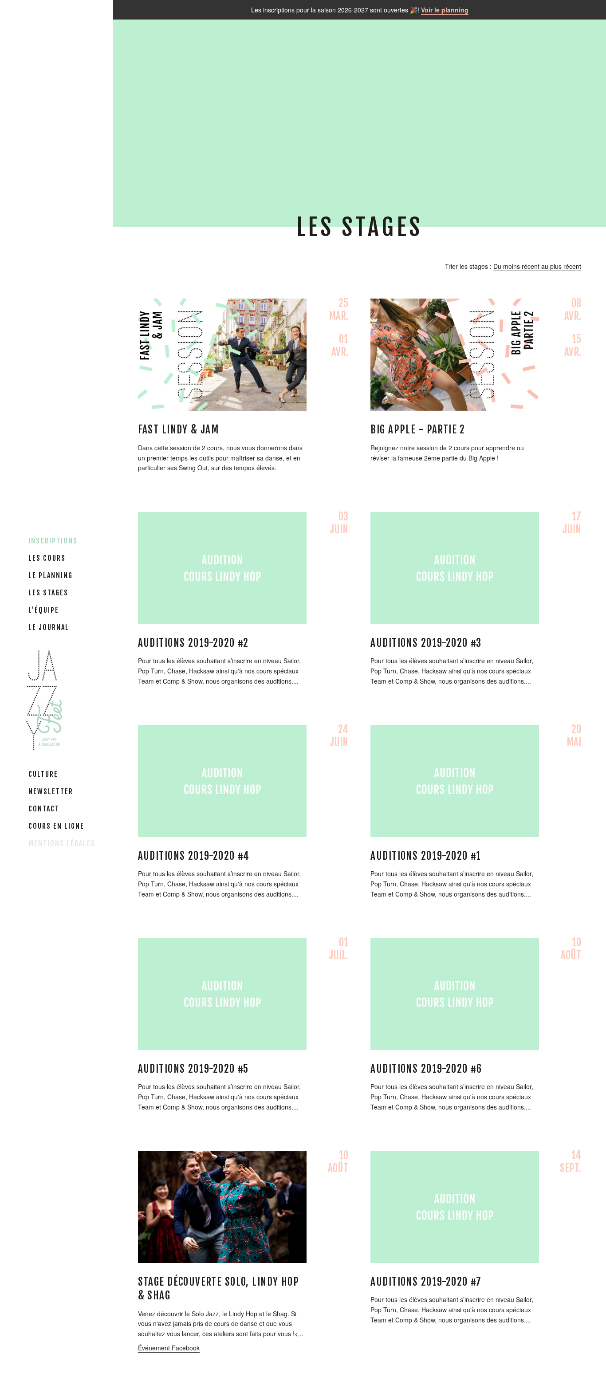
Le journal (48, 627)
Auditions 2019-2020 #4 (194, 856)
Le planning (50, 575)
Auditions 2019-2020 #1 (425, 856)
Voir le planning (444, 9)
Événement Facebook (169, 1347)
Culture (43, 774)
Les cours (47, 558)
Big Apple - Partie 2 (417, 429)
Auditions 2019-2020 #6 (426, 1068)
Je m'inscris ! (222, 352)
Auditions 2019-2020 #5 (193, 1068)
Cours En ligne (56, 826)
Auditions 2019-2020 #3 (425, 643)
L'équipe (43, 610)
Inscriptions (53, 540)
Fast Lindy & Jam (178, 429)
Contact (43, 808)
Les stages (48, 592)
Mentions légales (61, 843)
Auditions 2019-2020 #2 (193, 643)
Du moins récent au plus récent (537, 266)
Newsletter (50, 791)
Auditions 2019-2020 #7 (425, 1281)
